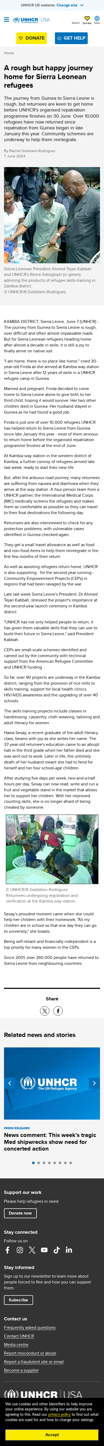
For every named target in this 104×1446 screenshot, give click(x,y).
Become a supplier (21, 1370)
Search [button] (76, 23)
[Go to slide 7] (66, 1164)
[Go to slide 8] (72, 1164)
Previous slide (9, 1083)
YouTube (44, 1250)
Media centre (16, 1345)
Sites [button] (97, 23)
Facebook (7, 1250)
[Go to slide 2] (40, 1164)
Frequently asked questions (29, 1328)
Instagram (19, 1250)
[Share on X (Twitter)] (44, 1011)
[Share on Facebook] (58, 1011)
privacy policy (59, 1415)
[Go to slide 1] (34, 1164)
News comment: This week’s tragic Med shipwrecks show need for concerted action (50, 1142)
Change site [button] (67, 5)
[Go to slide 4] (50, 1164)
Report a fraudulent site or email (34, 1362)
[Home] (31, 20)
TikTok (56, 1250)
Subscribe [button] (18, 1300)
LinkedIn (68, 1250)
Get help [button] (74, 37)
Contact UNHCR (19, 1336)
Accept (52, 1435)
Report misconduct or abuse (30, 1353)
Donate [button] (87, 23)
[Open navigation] (6, 20)
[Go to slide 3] (45, 1164)
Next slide (94, 1083)
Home (9, 53)
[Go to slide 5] (56, 1164)
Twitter (32, 1250)
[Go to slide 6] (61, 1164)
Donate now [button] (20, 1213)
